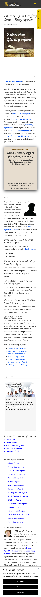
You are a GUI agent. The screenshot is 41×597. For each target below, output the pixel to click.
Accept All (20, 581)
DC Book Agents (13, 481)
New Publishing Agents (21, 113)
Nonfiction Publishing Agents (19, 136)
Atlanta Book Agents (15, 463)
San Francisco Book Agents (18, 514)
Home (7, 81)
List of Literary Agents (17, 348)
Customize (20, 587)
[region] (20, 581)
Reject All (20, 592)
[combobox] (22, 376)
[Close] (39, 568)
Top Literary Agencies (16, 354)
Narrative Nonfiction (14, 448)
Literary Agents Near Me (17, 351)
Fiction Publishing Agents (21, 130)
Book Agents (17, 81)
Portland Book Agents (16, 507)
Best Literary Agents (16, 356)
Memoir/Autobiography (15, 445)
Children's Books (12, 440)
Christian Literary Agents (18, 362)
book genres (30, 249)
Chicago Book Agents (16, 474)
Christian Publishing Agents (22, 119)
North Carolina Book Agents (18, 496)
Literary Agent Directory (17, 364)
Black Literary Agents (16, 359)
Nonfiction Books (13, 451)
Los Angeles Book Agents (17, 492)
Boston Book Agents (15, 467)
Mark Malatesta (11, 24)
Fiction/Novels (11, 442)
